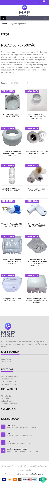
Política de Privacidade (9, 376)
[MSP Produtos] (24, 9)
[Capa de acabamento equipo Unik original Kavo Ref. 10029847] (37, 100)
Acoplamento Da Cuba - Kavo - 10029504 (12, 115)
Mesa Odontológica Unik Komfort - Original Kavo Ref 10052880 (37, 301)
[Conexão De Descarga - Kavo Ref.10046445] (37, 174)
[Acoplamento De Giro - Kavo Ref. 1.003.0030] (37, 209)
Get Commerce (38, 474)
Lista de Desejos (7, 401)
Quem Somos (6, 359)
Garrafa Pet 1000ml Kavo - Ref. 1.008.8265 (12, 190)
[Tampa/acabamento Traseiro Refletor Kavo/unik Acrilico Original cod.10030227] (37, 245)
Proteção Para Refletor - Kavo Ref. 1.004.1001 (12, 300)
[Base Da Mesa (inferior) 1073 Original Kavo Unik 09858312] (12, 245)
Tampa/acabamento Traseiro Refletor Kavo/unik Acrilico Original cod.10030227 (36, 262)
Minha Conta (6, 396)
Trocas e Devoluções (9, 381)
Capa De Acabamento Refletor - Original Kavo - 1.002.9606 (12, 153)
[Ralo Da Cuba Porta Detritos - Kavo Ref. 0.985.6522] (37, 137)
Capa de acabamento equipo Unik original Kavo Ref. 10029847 (37, 116)
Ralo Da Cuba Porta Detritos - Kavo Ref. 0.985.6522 (37, 152)
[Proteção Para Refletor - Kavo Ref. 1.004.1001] (12, 284)
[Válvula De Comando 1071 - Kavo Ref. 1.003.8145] (12, 209)
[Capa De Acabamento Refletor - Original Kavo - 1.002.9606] (12, 137)
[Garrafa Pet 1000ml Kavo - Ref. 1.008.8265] (12, 174)
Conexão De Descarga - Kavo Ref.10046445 (36, 190)
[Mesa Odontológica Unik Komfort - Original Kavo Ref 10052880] (37, 284)
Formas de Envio (7, 379)
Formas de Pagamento (9, 384)
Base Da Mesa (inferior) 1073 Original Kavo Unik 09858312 (12, 261)
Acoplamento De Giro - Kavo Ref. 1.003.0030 (37, 225)
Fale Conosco (6, 362)
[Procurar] (45, 18)
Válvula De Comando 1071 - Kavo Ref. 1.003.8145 (12, 225)
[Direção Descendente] (27, 83)
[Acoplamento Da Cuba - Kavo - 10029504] (12, 100)
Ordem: (4, 83)
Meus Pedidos (6, 398)
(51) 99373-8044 (26, 435)
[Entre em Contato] (43, 480)
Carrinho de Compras (9, 404)
